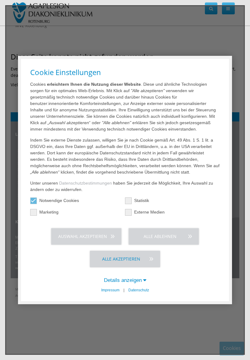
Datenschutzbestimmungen (85, 183)
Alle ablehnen (160, 236)
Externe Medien (149, 212)
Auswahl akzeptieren (82, 236)
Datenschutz (138, 290)
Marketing (49, 212)
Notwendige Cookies (59, 200)
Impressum (110, 290)
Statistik (141, 200)
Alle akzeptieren (121, 259)
